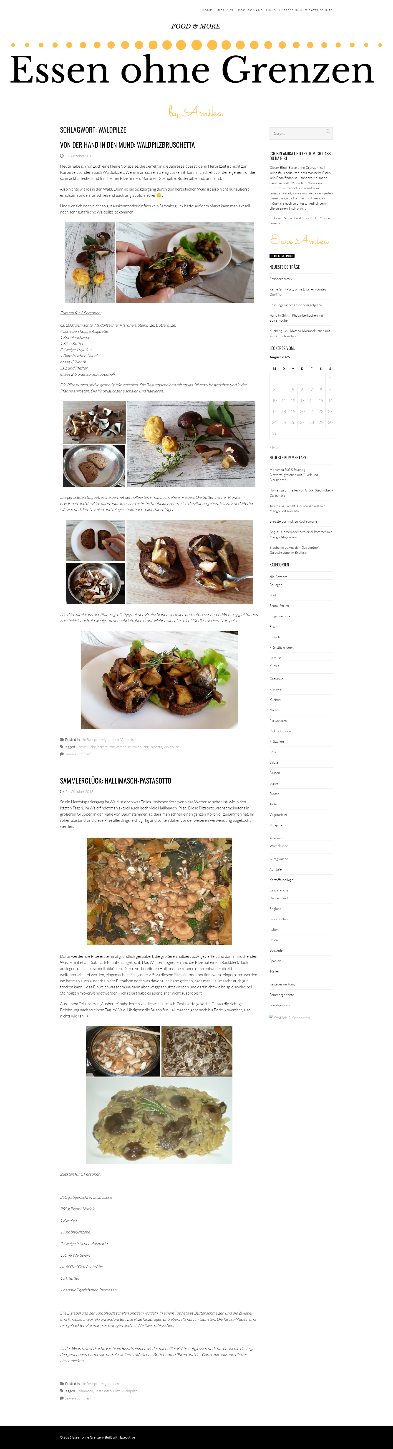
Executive (127, 1437)
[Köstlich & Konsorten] (290, 1017)
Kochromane (250, 10)
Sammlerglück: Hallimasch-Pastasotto (115, 780)
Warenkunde (279, 846)
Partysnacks (278, 720)
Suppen (275, 783)
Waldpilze (171, 746)
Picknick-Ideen (280, 731)
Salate (274, 762)
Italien (274, 929)
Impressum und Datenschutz (306, 10)
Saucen (275, 773)
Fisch (273, 626)
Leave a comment (78, 754)
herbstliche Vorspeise (114, 746)
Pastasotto (103, 1391)
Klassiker (276, 689)
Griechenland (279, 919)
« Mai (274, 447)
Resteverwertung (282, 984)
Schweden (277, 950)
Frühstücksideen (282, 647)
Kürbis (274, 666)
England (275, 908)
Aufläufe (276, 869)
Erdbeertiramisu (281, 279)
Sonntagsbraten (281, 1005)
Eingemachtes (280, 616)
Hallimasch (84, 1391)
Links (271, 10)
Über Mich (225, 10)
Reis (273, 752)
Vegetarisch (110, 739)
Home (207, 10)
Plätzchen (277, 741)
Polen (274, 940)
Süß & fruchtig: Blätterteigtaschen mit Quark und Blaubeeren (294, 474)
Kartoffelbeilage (281, 880)
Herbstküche (86, 746)
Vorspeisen (129, 739)
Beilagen (276, 585)
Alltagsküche (279, 859)
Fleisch (275, 637)
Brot (273, 595)
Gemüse (276, 658)
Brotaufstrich (279, 605)
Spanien (275, 961)
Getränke (276, 679)
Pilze (117, 1391)
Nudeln (275, 710)
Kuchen (275, 699)
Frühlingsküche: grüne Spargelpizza (296, 305)
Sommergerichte (282, 994)
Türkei (274, 971)
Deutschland (279, 898)
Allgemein (277, 838)
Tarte (273, 804)
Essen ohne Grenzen (87, 1437)
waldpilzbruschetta (147, 746)
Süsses (274, 793)
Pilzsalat (181, 974)
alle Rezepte (90, 739)
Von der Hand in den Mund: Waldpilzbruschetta (127, 144)
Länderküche (279, 890)
